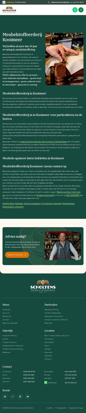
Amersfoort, (9, 206)
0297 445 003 (29, 382)
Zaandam (48, 356)
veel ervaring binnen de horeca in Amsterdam (43, 141)
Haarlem (57, 203)
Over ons (6, 313)
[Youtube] (27, 396)
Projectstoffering (10, 335)
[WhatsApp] (75, 9)
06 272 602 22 (71, 383)
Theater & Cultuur (10, 342)
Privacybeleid (60, 408)
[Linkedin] (20, 396)
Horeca (5, 339)
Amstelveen (69, 203)
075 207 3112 (70, 378)
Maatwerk (48, 323)
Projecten (6, 310)
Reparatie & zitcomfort (54, 316)
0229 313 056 (28, 375)
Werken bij (7, 316)
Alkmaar (19, 203)
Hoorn (47, 346)
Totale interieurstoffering (13, 349)
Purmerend (47, 203)
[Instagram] (12, 396)
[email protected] (45, 195)
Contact (6, 320)
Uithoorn (48, 359)
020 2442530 (72, 195)
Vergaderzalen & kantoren (13, 346)
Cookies (50, 408)
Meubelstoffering (52, 310)
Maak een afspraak (15, 255)
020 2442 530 (70, 371)
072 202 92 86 (71, 375)
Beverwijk (48, 352)
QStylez (80, 408)
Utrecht (19, 206)
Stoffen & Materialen (53, 313)
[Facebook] (5, 396)
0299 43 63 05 (29, 371)
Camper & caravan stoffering (56, 320)
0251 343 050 (28, 378)
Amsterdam (8, 203)
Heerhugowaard (32, 203)
